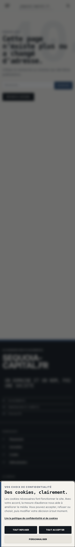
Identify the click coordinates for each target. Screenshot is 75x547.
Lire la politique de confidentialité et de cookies (31, 518)
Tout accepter (55, 530)
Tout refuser (21, 530)
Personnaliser (38, 539)
